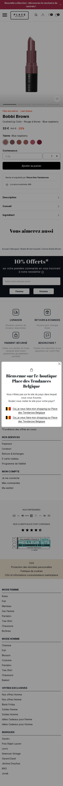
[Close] (59, 363)
